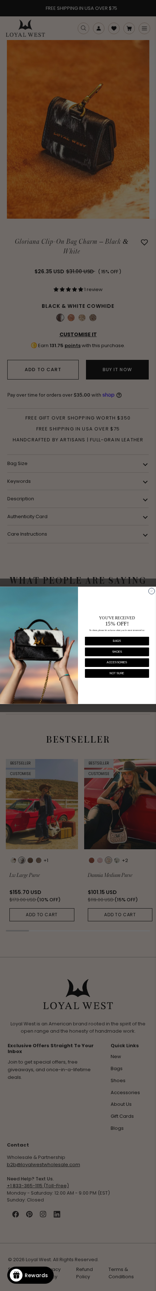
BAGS (117, 641)
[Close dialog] (151, 591)
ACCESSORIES (117, 662)
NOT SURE (117, 673)
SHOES (117, 652)
